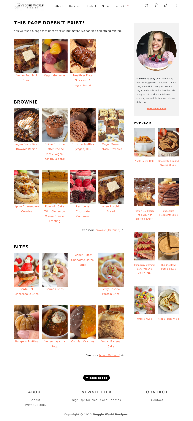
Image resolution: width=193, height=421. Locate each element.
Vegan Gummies (55, 75)
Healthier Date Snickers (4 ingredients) (82, 80)
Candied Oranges (83, 341)
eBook (123, 6)
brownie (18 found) (107, 230)
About (59, 6)
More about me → (156, 108)
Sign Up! (78, 400)
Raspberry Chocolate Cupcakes (83, 211)
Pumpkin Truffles (26, 341)
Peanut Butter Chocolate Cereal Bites (82, 259)
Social (106, 6)
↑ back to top (96, 377)
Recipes (74, 6)
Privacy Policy (36, 404)
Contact (91, 6)
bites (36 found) (109, 355)
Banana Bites (54, 289)
